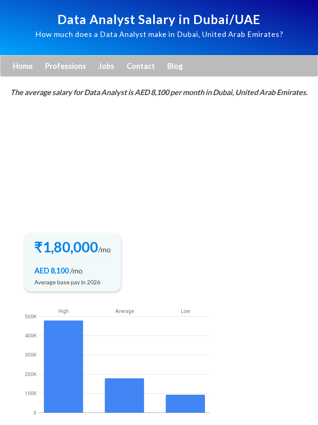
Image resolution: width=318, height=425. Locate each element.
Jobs (106, 66)
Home (23, 66)
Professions (65, 66)
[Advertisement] (159, 162)
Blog (175, 66)
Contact (141, 66)
